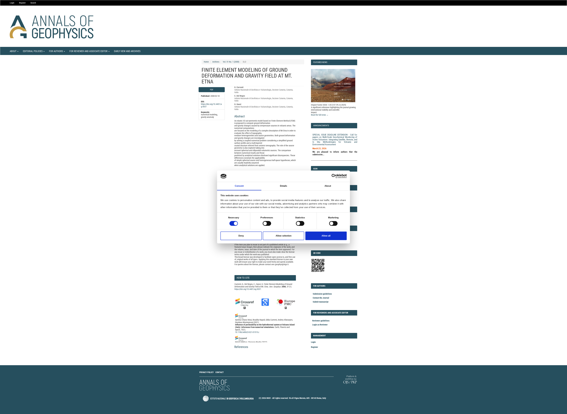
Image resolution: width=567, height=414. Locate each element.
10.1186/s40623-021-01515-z (247, 332)
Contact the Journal (321, 298)
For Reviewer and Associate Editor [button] (88, 51)
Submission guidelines (322, 294)
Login (12, 3)
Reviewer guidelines (320, 320)
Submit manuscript (320, 302)
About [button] (13, 51)
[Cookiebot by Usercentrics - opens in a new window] (334, 176)
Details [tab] (283, 186)
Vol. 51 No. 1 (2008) (231, 62)
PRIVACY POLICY (206, 372)
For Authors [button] (56, 51)
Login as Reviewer (320, 324)
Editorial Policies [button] (33, 51)
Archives (215, 62)
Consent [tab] (239, 186)
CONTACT (219, 372)
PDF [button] (211, 89)
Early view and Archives (127, 51)
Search (33, 3)
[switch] (267, 223)
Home (206, 62)
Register (22, 3)
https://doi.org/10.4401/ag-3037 (247, 289)
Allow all (326, 235)
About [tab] (328, 186)
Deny (241, 235)
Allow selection (283, 235)
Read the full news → (319, 115)
